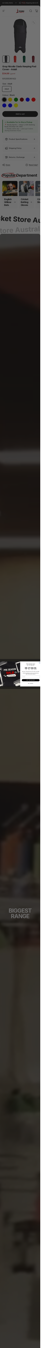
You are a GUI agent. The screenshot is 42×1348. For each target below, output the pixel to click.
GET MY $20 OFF (30, 680)
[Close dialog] (40, 663)
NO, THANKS (30, 683)
